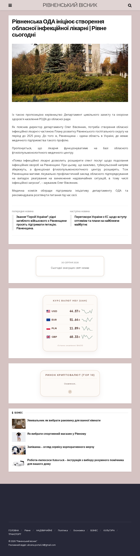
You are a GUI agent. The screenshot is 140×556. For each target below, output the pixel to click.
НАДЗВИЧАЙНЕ (44, 530)
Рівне (28, 530)
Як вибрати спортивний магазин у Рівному (56, 434)
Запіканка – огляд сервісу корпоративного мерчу (60, 447)
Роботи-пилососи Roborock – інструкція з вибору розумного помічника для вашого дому (75, 462)
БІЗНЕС (94, 530)
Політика (63, 530)
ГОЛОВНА (14, 530)
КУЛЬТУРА (109, 530)
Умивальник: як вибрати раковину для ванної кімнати (64, 420)
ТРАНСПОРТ (15, 534)
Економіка (79, 530)
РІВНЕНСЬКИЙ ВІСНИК (70, 5)
